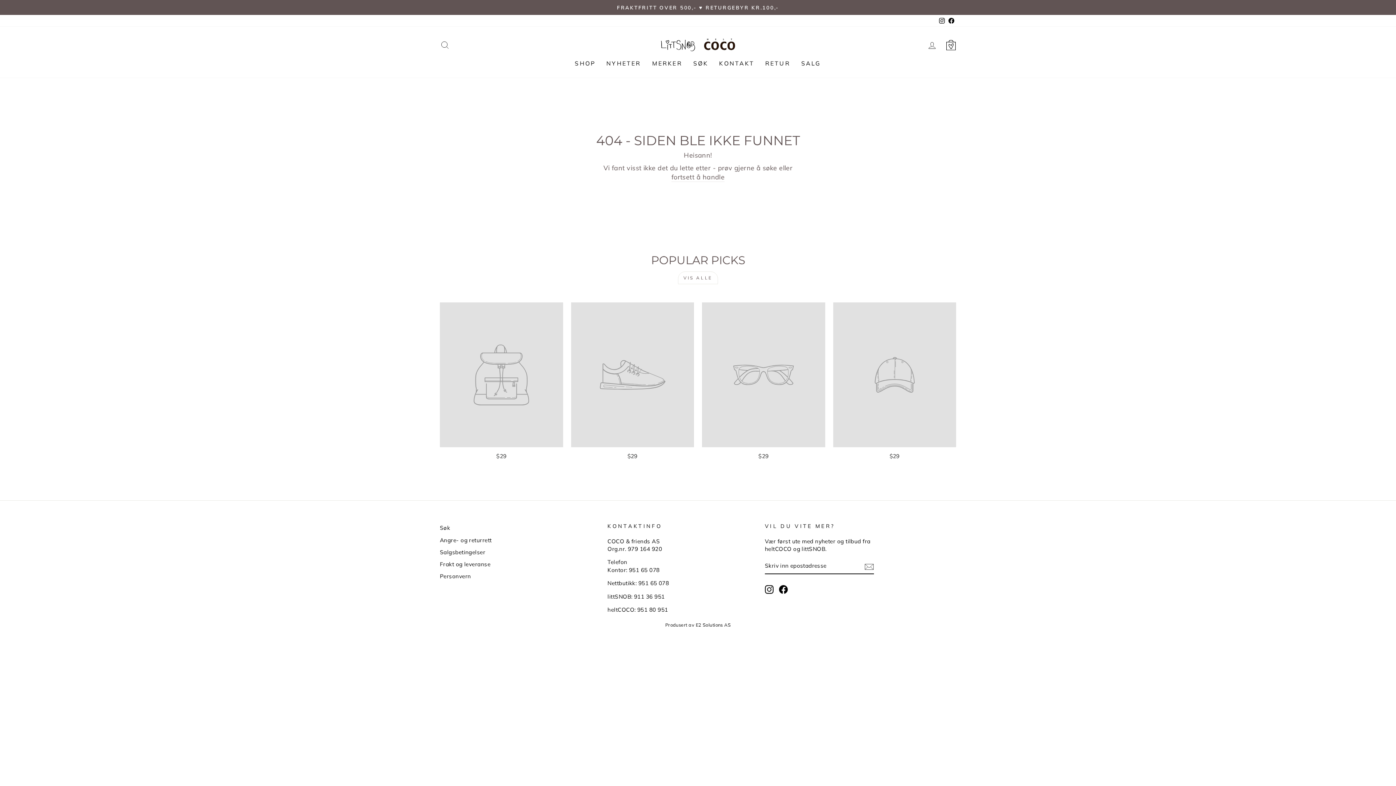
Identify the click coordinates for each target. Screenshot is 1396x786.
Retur (777, 63)
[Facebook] (783, 589)
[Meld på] (869, 566)
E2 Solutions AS (713, 625)
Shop (585, 63)
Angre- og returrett (466, 540)
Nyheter (623, 63)
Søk (701, 63)
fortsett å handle (698, 177)
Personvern (455, 576)
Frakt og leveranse (465, 564)
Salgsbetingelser (462, 552)
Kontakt (736, 63)
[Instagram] (769, 589)
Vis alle (698, 278)
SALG (811, 63)
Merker (667, 63)
